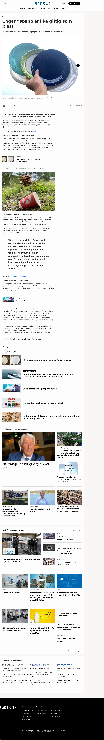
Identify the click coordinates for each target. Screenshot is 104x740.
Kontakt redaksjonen (56, 710)
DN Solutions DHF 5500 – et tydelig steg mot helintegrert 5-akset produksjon (41, 674)
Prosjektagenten (26, 716)
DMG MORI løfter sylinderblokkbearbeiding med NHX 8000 (41, 682)
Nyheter (22, 8)
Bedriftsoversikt (53, 8)
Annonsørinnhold (41, 713)
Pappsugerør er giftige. (18, 276)
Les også (18, 156)
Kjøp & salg (32, 8)
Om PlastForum (55, 716)
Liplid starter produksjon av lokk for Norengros (28, 161)
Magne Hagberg (12, 105)
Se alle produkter (26, 719)
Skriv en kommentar (75, 347)
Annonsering (25, 713)
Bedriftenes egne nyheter (13, 530)
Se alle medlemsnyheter (75, 651)
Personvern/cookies (41, 710)
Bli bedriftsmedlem (27, 710)
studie (34, 131)
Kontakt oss (53, 713)
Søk (5, 3)
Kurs (63, 8)
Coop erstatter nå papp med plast (28, 301)
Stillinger (42, 8)
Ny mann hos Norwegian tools (39, 668)
